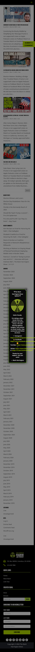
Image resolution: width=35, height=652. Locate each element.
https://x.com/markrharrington (22, 350)
